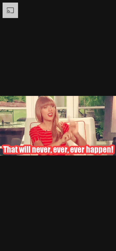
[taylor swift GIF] (58, 125)
